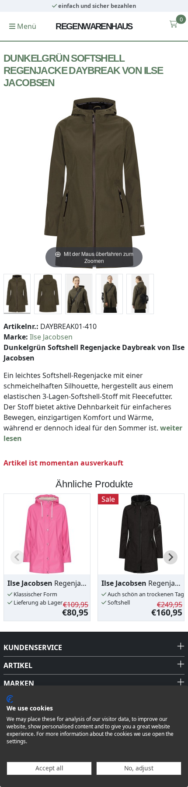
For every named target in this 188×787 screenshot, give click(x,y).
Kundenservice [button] (32, 647)
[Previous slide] (17, 557)
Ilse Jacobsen (51, 337)
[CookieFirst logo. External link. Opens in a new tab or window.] (10, 699)
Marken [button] (18, 683)
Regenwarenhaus (94, 26)
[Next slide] (171, 557)
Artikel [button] (17, 665)
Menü (25, 26)
